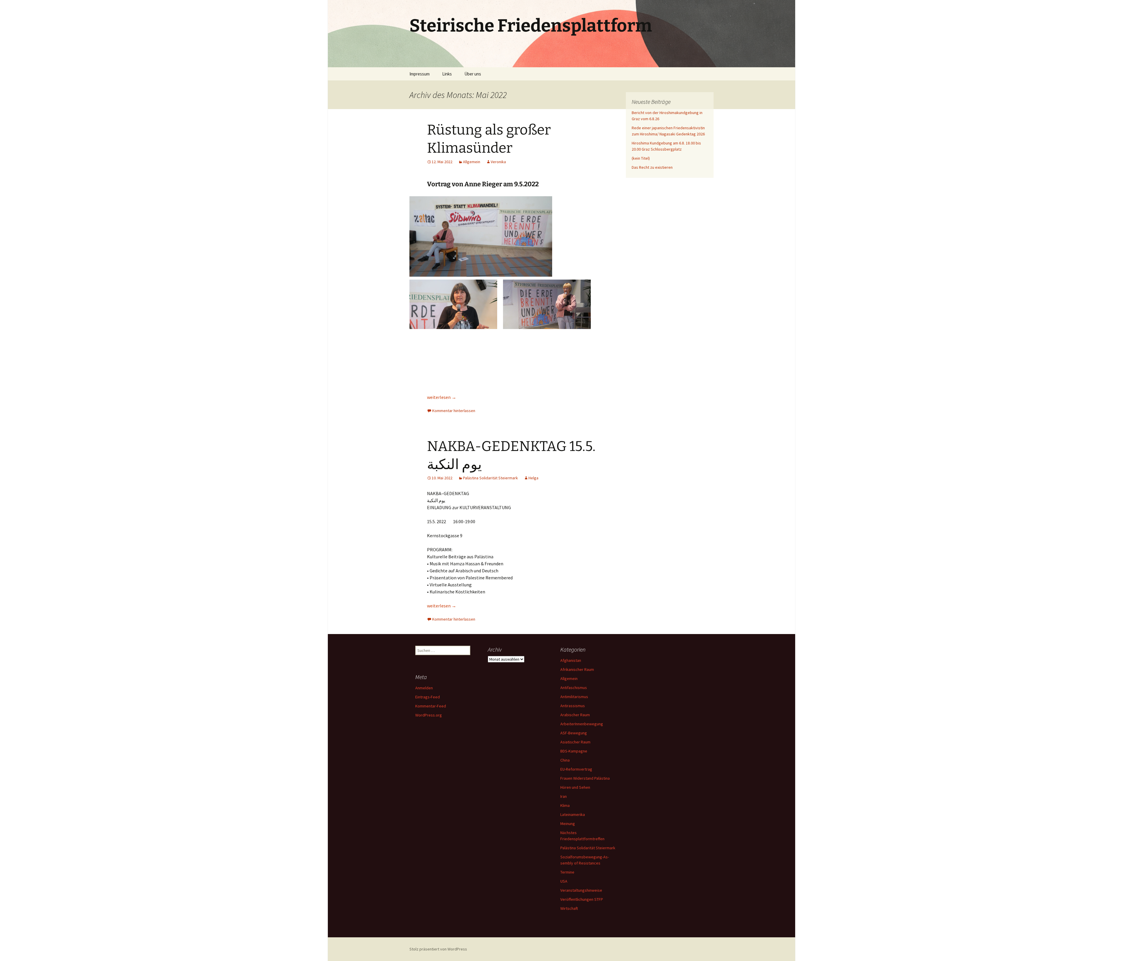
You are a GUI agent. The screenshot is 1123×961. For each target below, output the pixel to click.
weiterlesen (441, 397)
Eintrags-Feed (427, 697)
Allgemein (471, 161)
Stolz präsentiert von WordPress (438, 949)
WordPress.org (428, 715)
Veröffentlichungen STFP (581, 899)
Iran (563, 796)
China (565, 760)
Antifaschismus (573, 687)
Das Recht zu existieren (652, 167)
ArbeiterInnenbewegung (581, 723)
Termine (567, 872)
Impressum (419, 74)
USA (563, 881)
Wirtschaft (569, 908)
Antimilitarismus (574, 696)
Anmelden (424, 687)
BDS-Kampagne (573, 751)
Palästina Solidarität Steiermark (490, 477)
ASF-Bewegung (573, 733)
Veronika (498, 161)
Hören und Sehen (575, 787)
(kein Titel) (641, 158)
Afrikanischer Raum (577, 669)
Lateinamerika (572, 814)
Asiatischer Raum (575, 742)
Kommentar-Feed (430, 706)
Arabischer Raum (575, 714)
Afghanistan (570, 660)
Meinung (567, 823)
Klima (565, 805)
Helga (533, 477)
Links (447, 74)
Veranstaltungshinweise (581, 890)
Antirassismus (572, 705)
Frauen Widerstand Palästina (585, 778)
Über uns (472, 74)
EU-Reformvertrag (576, 769)
